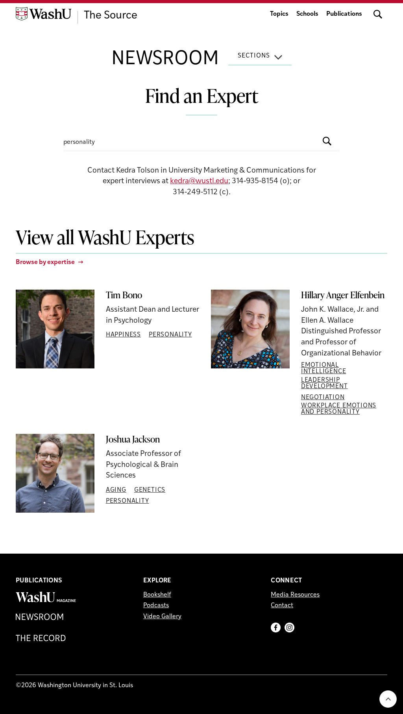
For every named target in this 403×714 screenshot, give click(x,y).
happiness (123, 335)
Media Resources (295, 595)
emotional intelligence (323, 368)
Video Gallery (162, 617)
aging (116, 490)
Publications (344, 14)
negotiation (323, 397)
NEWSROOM (165, 59)
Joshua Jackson (133, 439)
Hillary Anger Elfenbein (343, 295)
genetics (149, 490)
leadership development (324, 383)
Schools (307, 14)
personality (170, 335)
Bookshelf (157, 595)
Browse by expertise (45, 262)
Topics (279, 14)
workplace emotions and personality (338, 409)
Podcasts (156, 605)
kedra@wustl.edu (199, 181)
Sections (254, 56)
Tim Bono (124, 295)
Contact (282, 605)
